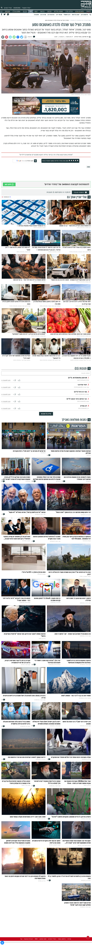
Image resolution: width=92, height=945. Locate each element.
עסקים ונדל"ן (16, 11)
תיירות (25, 11)
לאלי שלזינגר (82, 385)
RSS (36, 939)
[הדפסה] (10, 37)
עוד (21, 939)
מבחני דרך (59, 15)
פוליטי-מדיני (69, 11)
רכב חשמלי (67, 15)
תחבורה (36, 15)
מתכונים (7, 11)
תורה (88, 167)
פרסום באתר (62, 939)
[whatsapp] (14, 37)
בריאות (42, 11)
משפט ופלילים (58, 11)
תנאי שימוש (42, 939)
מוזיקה (49, 11)
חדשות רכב (84, 15)
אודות (69, 939)
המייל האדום (8, 8)
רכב (30, 11)
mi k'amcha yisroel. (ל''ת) (77, 378)
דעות (36, 11)
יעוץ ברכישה (75, 15)
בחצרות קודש (79, 11)
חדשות (88, 11)
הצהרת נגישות (28, 939)
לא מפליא (83, 406)
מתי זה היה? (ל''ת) (80, 392)
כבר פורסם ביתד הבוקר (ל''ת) (77, 399)
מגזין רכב (43, 15)
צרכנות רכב (50, 15)
